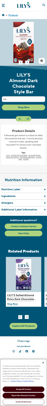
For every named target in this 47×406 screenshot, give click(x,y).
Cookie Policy (16, 381)
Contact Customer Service (23, 226)
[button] (23, 107)
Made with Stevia (12, 157)
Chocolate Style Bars (19, 155)
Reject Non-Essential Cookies (23, 395)
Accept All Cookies (23, 389)
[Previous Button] (20, 317)
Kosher (26, 159)
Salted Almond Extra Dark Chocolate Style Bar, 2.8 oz (20, 299)
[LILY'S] (3, 15)
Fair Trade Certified (27, 157)
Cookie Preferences (23, 402)
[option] (23, 42)
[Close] (43, 363)
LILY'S (8, 155)
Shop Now (12, 304)
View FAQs (23, 233)
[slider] (23, 289)
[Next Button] (27, 317)
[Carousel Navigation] (21, 61)
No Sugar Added (34, 155)
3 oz (8, 100)
